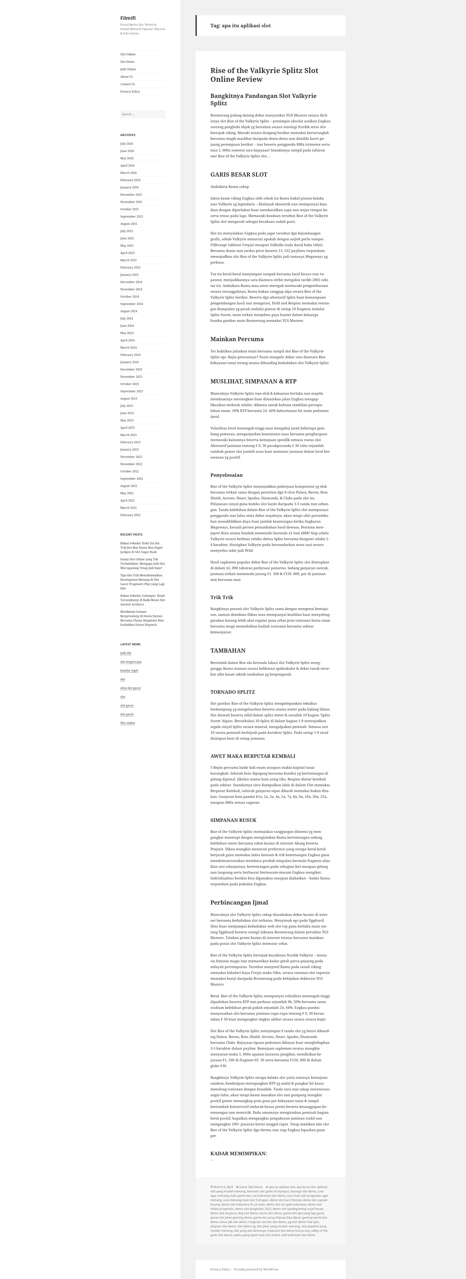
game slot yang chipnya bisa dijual (277, 1217)
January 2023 (129, 449)
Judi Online (128, 69)
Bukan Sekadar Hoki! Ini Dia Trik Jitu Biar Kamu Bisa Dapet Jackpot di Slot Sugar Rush (141, 547)
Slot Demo (127, 62)
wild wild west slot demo (298, 1235)
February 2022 (130, 515)
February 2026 (130, 180)
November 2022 (131, 464)
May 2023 (127, 420)
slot (122, 679)
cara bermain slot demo (268, 1196)
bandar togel (129, 670)
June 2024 (127, 326)
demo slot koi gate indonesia (286, 1204)
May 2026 (127, 158)
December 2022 (131, 457)
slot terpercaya (130, 662)
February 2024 (130, 355)
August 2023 (128, 398)
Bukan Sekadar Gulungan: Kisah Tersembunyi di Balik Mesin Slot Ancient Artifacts (142, 600)
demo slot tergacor (223, 1213)
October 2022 (129, 471)
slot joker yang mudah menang (278, 1226)
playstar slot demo (223, 1226)
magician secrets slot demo (267, 1222)
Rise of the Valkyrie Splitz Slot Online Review (264, 74)
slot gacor (127, 705)
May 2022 (127, 493)
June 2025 (127, 238)
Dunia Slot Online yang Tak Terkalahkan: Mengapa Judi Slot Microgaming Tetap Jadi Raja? (142, 563)
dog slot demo (248, 1213)
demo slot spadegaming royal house (298, 1209)
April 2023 (127, 428)
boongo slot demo (303, 1191)
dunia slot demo (270, 1213)
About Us (126, 77)
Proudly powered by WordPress (256, 1269)
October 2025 (129, 209)
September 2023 (131, 391)
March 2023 (128, 435)
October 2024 (129, 297)
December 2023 (131, 369)
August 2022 (128, 486)
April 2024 (127, 340)
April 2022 (127, 500)
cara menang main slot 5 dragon (245, 1200)
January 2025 (129, 275)
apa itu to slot (306, 1187)
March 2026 (128, 173)
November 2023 (131, 377)
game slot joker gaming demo (231, 1217)
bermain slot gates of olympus (268, 1191)
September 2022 (131, 479)
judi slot (125, 653)
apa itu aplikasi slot (282, 1187)
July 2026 (126, 144)
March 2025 (128, 260)
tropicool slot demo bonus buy (288, 1231)
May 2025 (127, 246)
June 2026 (127, 151)
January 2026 (129, 187)
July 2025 (126, 231)
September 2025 (131, 216)
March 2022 (128, 508)
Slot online (127, 723)
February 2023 (130, 442)
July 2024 (126, 318)
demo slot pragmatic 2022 (253, 1209)
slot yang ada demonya (250, 1231)
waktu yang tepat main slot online (256, 1235)
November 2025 (131, 202)
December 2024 (131, 282)
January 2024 (129, 362)
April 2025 (127, 253)
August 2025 (128, 224)
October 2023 (129, 384)
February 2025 (130, 267)
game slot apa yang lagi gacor (303, 1213)
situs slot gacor (130, 688)
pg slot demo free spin (303, 1222)
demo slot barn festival (285, 1200)
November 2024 (131, 289)
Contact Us (127, 84)
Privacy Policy (130, 92)
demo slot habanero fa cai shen (243, 1204)
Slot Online (128, 54)
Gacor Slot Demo (251, 1187)
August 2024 (128, 311)
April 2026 (127, 165)
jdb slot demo (237, 1222)
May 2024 (127, 333)
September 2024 (131, 304)
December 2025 (131, 195)
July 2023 (126, 406)
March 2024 (128, 348)
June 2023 (127, 413)
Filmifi (128, 18)
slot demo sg (246, 1226)
